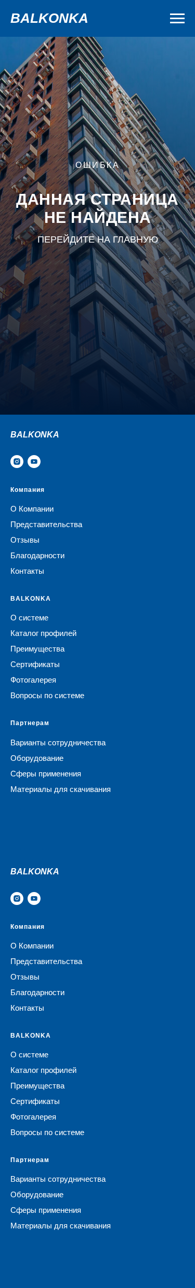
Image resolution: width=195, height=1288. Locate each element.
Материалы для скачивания (60, 789)
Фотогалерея (33, 679)
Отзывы (25, 539)
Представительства (46, 524)
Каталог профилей (43, 633)
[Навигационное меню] (177, 18)
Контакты (27, 571)
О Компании (32, 508)
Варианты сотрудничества (58, 742)
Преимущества (37, 648)
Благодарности (37, 555)
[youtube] (34, 461)
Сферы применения (45, 773)
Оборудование (36, 758)
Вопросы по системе (47, 695)
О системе (29, 617)
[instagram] (16, 461)
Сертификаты (35, 664)
